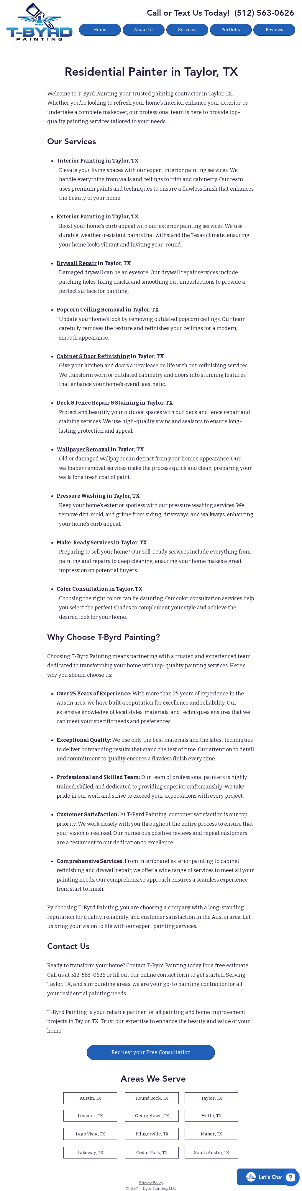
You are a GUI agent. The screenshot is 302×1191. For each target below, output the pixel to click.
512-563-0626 (88, 975)
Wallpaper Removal (84, 449)
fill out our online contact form (151, 975)
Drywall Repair (77, 263)
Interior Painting (81, 161)
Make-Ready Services (85, 542)
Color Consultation (82, 589)
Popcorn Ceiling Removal (91, 309)
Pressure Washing (81, 496)
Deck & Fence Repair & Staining (98, 403)
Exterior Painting (80, 216)
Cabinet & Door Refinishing (93, 356)
